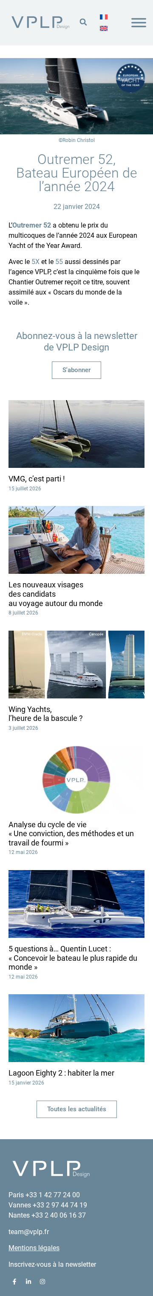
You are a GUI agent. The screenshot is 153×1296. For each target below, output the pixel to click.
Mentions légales (34, 1248)
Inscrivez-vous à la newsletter (52, 1264)
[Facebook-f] (14, 1282)
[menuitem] (104, 17)
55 (59, 262)
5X (35, 262)
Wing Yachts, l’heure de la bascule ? (45, 714)
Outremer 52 (31, 225)
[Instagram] (42, 1282)
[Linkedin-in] (28, 1282)
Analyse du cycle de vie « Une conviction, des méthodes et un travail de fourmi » (71, 833)
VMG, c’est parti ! (36, 478)
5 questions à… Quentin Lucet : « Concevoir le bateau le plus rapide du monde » (72, 957)
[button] (83, 21)
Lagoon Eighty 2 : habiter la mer (61, 1072)
